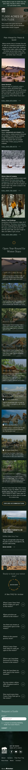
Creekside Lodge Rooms (12, 272)
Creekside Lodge (17, 86)
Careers (10, 758)
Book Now (14, 584)
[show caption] (5, 568)
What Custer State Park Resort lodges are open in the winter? (11, 604)
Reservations (5, 95)
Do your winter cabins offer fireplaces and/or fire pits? (11, 684)
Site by (4, 768)
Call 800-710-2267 (9, 190)
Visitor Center (8, 228)
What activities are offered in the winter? (10, 615)
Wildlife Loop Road (11, 421)
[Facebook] (11, 751)
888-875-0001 (16, 748)
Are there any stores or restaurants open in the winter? (11, 626)
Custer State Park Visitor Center (13, 446)
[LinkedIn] (20, 751)
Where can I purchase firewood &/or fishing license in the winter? (10, 660)
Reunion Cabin (9, 321)
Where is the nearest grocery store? (10, 637)
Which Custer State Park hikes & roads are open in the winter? (11, 648)
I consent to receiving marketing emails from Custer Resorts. (13, 723)
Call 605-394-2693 (9, 234)
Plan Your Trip (19, 758)
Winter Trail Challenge (19, 224)
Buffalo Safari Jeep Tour (13, 396)
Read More (7, 547)
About (4, 758)
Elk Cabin (7, 297)
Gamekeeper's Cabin (11, 473)
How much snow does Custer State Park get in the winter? (11, 696)
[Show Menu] (25, 10)
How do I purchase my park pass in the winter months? (11, 672)
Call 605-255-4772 (9, 146)
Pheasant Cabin (9, 370)
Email (3, 716)
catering (15, 141)
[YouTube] (16, 751)
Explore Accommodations (14, 503)
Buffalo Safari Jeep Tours (9, 491)
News (12, 760)
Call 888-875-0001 (9, 100)
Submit (4, 728)
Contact (18, 760)
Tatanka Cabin (9, 346)
